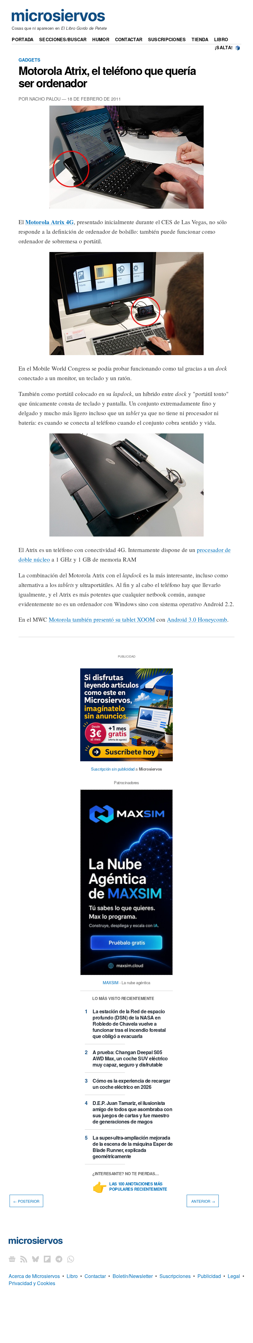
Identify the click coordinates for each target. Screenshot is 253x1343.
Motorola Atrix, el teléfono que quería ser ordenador (107, 76)
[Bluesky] (35, 1258)
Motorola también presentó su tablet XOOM (102, 619)
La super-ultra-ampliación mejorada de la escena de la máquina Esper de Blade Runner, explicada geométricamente (133, 1147)
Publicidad (209, 1276)
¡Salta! (224, 47)
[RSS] (23, 1258)
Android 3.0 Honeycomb (197, 619)
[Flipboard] (47, 1258)
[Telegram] (59, 1258)
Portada (22, 39)
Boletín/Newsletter (133, 1276)
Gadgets (29, 60)
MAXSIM (110, 982)
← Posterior (26, 1201)
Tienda (200, 39)
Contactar (129, 39)
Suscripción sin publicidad (113, 769)
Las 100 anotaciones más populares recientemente (138, 1186)
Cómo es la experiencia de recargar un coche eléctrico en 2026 (131, 1083)
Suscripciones (167, 39)
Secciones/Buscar (63, 39)
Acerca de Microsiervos (34, 1276)
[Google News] (12, 1258)
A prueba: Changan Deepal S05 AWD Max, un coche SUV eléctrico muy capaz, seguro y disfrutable (130, 1058)
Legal (234, 1276)
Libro (221, 39)
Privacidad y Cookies (32, 1283)
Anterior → (202, 1201)
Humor (100, 39)
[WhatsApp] (70, 1258)
